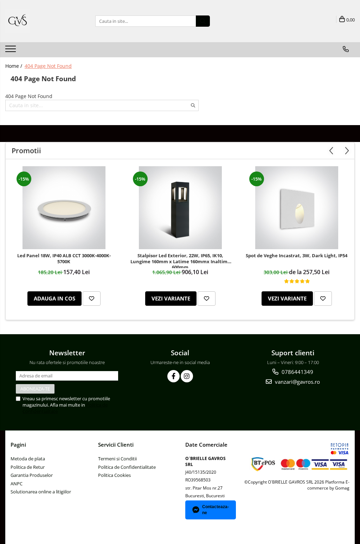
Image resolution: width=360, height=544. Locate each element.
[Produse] (11, 51)
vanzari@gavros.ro (297, 381)
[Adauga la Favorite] (92, 298)
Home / (14, 66)
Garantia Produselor (32, 475)
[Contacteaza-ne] (346, 49)
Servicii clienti (116, 444)
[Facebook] (173, 376)
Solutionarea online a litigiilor (41, 491)
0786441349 (296, 371)
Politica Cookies (114, 475)
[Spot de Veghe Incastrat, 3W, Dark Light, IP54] (296, 207)
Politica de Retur (28, 467)
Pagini (18, 444)
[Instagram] (187, 376)
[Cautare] (203, 21)
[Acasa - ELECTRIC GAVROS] (40, 21)
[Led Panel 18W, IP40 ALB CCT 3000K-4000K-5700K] (64, 207)
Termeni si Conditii (117, 458)
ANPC (16, 483)
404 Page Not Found (48, 66)
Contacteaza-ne (215, 509)
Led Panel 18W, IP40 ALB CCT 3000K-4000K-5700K (64, 259)
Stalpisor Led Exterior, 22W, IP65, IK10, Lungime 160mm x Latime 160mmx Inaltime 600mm (180, 260)
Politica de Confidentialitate (127, 467)
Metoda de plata (28, 458)
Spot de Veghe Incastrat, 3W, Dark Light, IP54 (296, 256)
